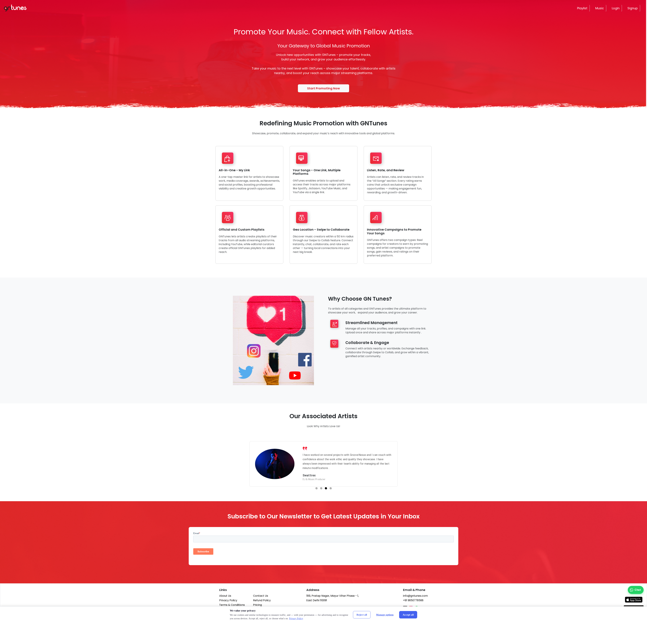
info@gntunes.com (415, 596)
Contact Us (260, 596)
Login (616, 8)
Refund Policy (262, 600)
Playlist (582, 8)
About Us (225, 596)
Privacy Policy (228, 600)
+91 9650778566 (413, 600)
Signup (632, 8)
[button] (316, 488)
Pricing (257, 605)
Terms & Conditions (232, 605)
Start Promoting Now (323, 88)
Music (599, 8)
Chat (638, 589)
